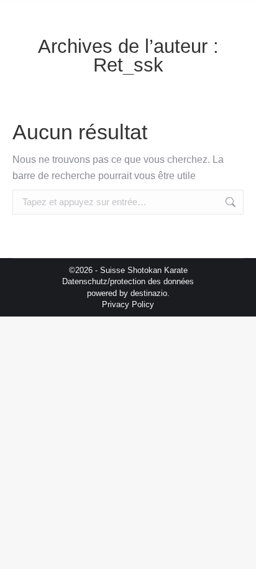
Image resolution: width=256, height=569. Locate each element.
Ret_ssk (128, 65)
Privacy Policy (128, 304)
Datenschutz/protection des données (128, 281)
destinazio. (150, 293)
